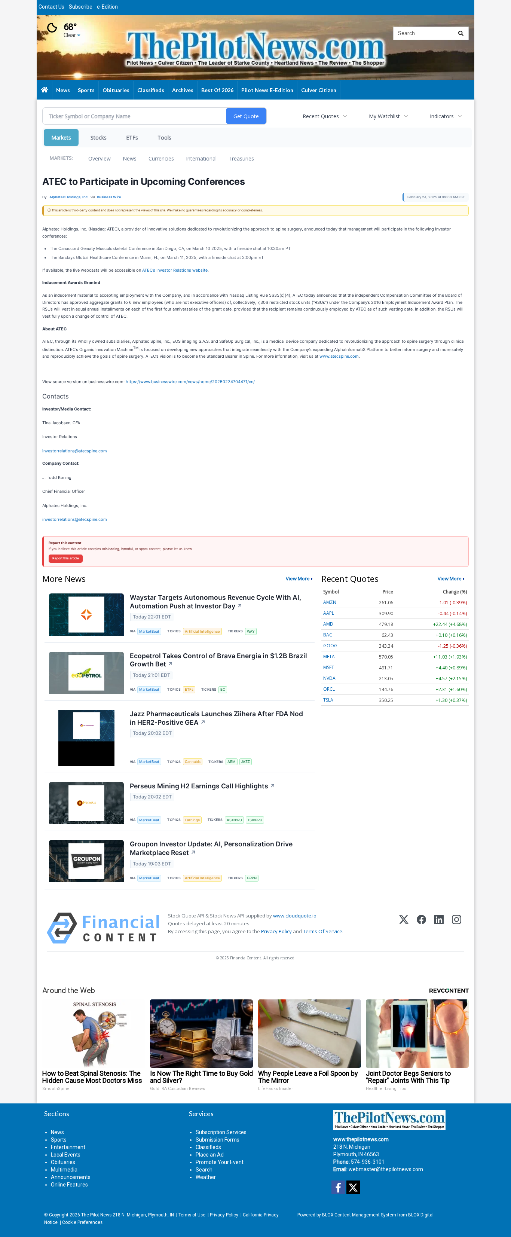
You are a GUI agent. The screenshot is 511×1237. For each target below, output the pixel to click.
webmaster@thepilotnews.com (386, 1169)
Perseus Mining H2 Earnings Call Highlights (202, 786)
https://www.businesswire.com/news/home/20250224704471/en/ (190, 381)
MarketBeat (149, 631)
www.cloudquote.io (294, 915)
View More (298, 578)
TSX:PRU (254, 820)
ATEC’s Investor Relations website (175, 270)
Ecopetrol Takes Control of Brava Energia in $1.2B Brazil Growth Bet (218, 660)
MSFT (328, 667)
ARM (231, 762)
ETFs (132, 137)
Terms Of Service (322, 931)
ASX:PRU (234, 820)
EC (222, 689)
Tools (164, 137)
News (130, 158)
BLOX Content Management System (359, 1215)
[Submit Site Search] (460, 33)
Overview (99, 158)
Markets (61, 137)
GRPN (252, 878)
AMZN (329, 602)
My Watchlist (384, 116)
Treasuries (241, 158)
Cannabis (193, 762)
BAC (327, 635)
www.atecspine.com (339, 356)
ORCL (329, 689)
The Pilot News (96, 1215)
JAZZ (245, 762)
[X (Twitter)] (403, 928)
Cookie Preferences (82, 1222)
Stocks (99, 137)
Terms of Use (191, 1215)
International (201, 158)
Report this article (65, 558)
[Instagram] (456, 928)
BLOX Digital (421, 1215)
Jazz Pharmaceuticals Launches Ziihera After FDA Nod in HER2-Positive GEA (216, 718)
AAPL (328, 613)
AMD (328, 624)
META (329, 656)
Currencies (161, 158)
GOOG (330, 645)
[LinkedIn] (439, 928)
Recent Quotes (321, 116)
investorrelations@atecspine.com (74, 450)
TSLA (328, 700)
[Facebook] (421, 928)
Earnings (192, 820)
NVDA (329, 678)
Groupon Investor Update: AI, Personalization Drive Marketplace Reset (211, 848)
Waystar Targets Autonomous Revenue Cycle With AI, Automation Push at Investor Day (215, 601)
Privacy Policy (276, 931)
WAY (251, 631)
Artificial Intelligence (202, 631)
